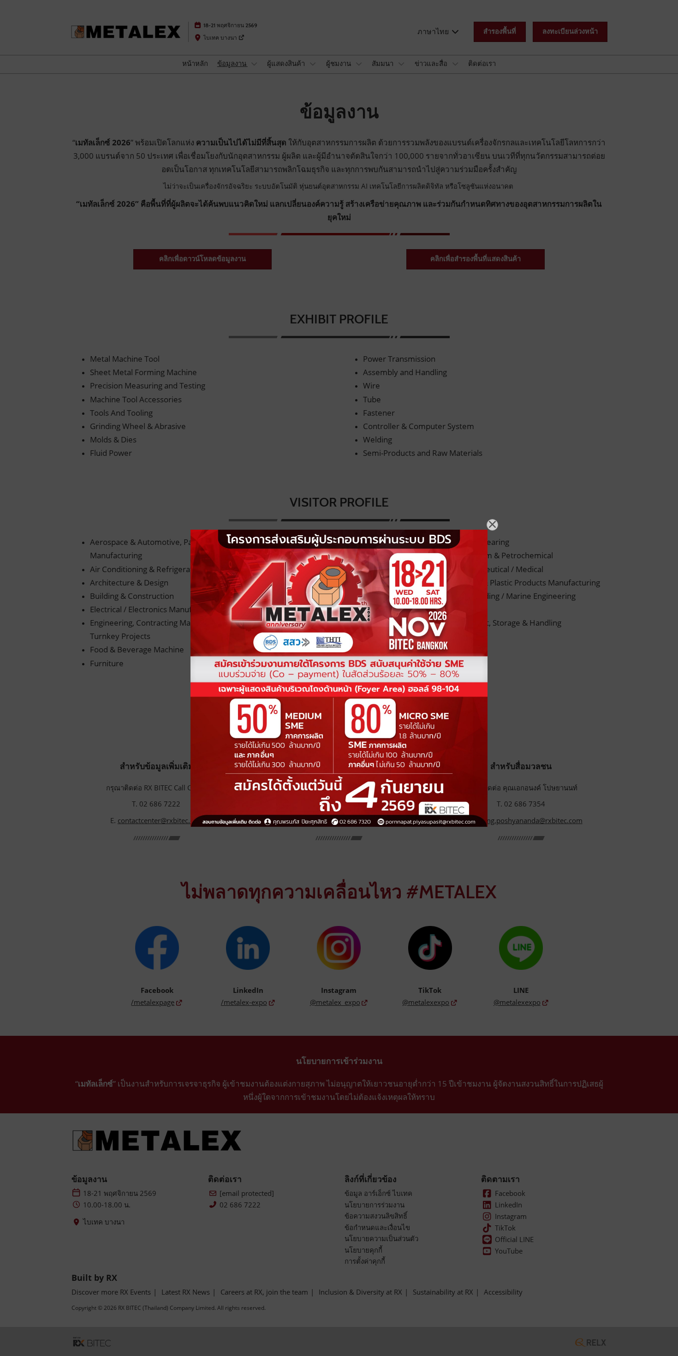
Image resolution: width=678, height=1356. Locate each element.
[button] (492, 525)
